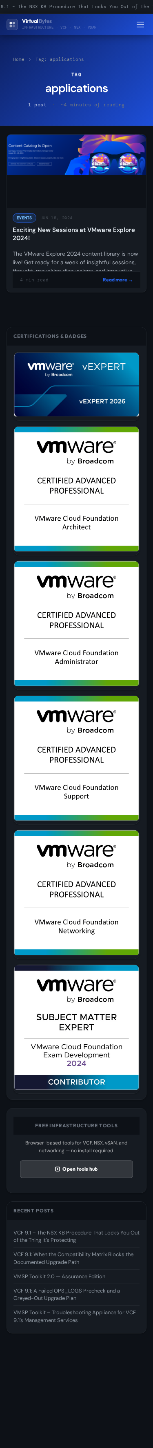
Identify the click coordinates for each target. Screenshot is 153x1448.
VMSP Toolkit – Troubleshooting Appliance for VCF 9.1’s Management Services (74, 1316)
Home (18, 59)
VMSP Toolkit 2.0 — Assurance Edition (59, 1276)
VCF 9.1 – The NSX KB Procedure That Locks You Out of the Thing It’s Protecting (76, 1236)
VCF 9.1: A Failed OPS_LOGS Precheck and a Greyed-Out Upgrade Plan (66, 1294)
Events (24, 217)
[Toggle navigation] (140, 24)
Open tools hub (80, 1169)
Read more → (118, 280)
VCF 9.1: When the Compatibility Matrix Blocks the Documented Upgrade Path (73, 1258)
